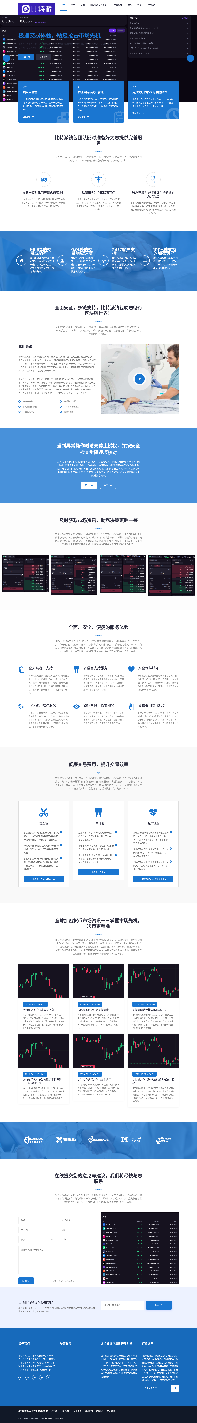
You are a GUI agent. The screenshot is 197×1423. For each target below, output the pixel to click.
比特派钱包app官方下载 (43, 879)
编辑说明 (89, 1411)
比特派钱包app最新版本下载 (153, 879)
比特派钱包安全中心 (99, 5)
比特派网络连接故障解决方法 (149, 1010)
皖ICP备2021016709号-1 (54, 1418)
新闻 (83, 5)
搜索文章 (159, 1305)
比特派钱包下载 (98, 872)
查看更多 (27, 116)
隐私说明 (66, 1411)
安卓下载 (26, 63)
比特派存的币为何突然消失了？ (96, 1079)
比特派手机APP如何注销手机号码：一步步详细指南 (43, 1081)
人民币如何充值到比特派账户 (94, 1010)
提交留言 (26, 1280)
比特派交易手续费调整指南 (38, 1010)
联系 (139, 5)
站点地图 (111, 1411)
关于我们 (151, 5)
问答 (130, 5)
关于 (73, 5)
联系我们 (100, 1411)
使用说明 (77, 1411)
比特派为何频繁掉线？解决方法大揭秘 (153, 1081)
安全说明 (55, 1411)
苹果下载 (43, 63)
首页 (63, 5)
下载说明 (118, 5)
